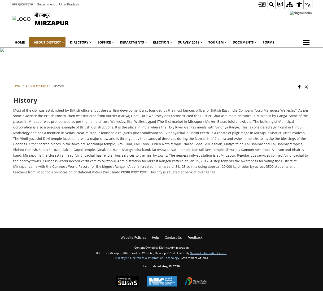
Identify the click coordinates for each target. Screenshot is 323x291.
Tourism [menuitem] (216, 42)
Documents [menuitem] (243, 42)
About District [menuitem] (47, 42)
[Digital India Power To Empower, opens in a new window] (196, 282)
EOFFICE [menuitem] (104, 42)
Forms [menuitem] (268, 42)
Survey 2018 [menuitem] (188, 42)
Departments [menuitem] (132, 42)
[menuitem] (261, 4)
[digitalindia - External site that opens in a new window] (301, 13)
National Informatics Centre (208, 253)
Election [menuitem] (161, 42)
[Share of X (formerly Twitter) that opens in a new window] (306, 86)
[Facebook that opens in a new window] (299, 86)
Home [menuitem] (20, 42)
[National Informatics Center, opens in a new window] (162, 281)
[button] (307, 42)
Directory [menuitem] (79, 42)
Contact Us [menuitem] (173, 237)
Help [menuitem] (155, 237)
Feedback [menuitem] (195, 237)
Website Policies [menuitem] (133, 237)
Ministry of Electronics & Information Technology (147, 258)
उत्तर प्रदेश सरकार (22, 4)
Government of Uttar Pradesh (58, 4)
